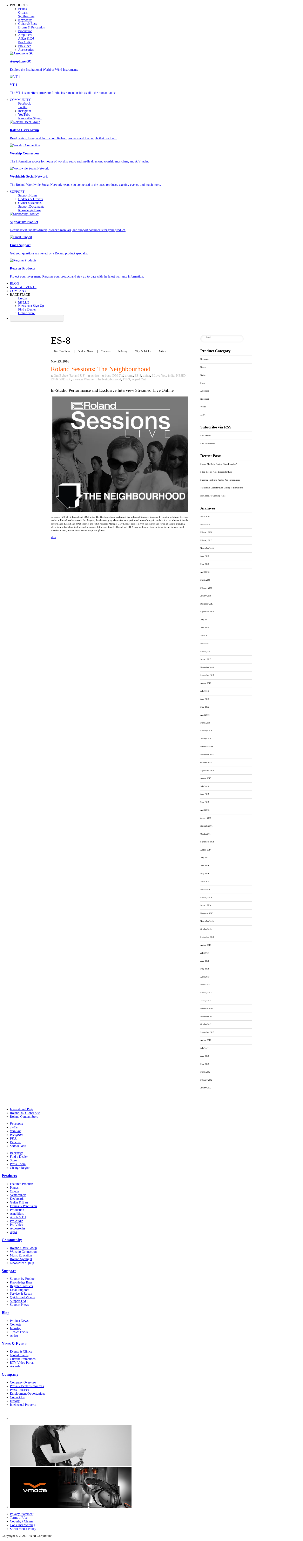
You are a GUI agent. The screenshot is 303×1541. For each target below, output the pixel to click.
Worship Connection (23, 1251)
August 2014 (205, 850)
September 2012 (207, 1032)
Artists (162, 351)
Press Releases (19, 1390)
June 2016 (204, 699)
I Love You (159, 375)
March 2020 (205, 524)
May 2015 (204, 802)
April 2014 (204, 881)
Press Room (18, 1164)
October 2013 (205, 929)
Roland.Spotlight (21, 1259)
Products (9, 1176)
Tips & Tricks (143, 351)
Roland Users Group (23, 1248)
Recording (204, 399)
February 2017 (206, 651)
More (53, 537)
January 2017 (205, 659)
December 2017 (206, 604)
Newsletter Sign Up (31, 305)
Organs (23, 12)
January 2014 (205, 905)
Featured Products (21, 1184)
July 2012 (204, 1048)
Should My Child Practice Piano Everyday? (218, 464)
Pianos (22, 9)
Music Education (21, 1255)
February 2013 (206, 992)
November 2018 (207, 548)
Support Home (27, 195)
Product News (85, 351)
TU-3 (126, 379)
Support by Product (22, 1278)
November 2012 (207, 1016)
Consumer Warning (22, 1525)
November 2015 (207, 754)
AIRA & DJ (26, 38)
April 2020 (204, 516)
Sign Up (23, 302)
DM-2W (117, 375)
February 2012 (206, 1080)
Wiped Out (139, 379)
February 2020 (206, 532)
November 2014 (207, 826)
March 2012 (205, 1072)
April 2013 (204, 977)
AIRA (202, 415)
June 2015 (204, 794)
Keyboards (25, 20)
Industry (123, 351)
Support (17, 191)
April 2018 (204, 572)
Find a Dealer (27, 309)
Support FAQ (19, 1301)
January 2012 (205, 1088)
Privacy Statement (21, 1514)
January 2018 (205, 596)
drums (129, 375)
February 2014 (206, 897)
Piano (202, 383)
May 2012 (204, 1064)
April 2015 (204, 810)
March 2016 (205, 723)
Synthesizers (26, 16)
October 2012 (205, 1024)
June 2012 (204, 1056)
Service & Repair (21, 1293)
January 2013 (205, 1000)
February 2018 (206, 588)
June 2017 (204, 627)
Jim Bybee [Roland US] (69, 375)
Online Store (26, 313)
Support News (19, 1304)
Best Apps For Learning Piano (212, 496)
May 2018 (204, 564)
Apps (13, 1232)
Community (20, 99)
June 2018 (204, 556)
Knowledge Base (29, 210)
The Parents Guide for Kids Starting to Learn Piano (221, 488)
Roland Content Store (24, 1116)
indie (171, 375)
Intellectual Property (23, 1404)
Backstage (16, 1153)
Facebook (24, 103)
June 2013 (204, 961)
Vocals (203, 407)
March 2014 (205, 889)
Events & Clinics (21, 1351)
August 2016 (205, 683)
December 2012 (206, 1008)
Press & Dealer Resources (27, 1386)
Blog (14, 283)
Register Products (21, 1286)
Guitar (203, 375)
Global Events (19, 1355)
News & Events (23, 287)
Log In (22, 298)
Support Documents (31, 206)
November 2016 (207, 667)
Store (13, 1160)
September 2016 (207, 675)
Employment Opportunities (27, 1393)
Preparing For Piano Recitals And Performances (220, 480)
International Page (21, 1109)
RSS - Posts (205, 435)
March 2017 (205, 643)
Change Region (20, 1167)
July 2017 (204, 620)
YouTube (24, 114)
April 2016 (204, 715)
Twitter (22, 107)
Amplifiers (25, 34)
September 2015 (207, 770)
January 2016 (205, 739)
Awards (15, 1366)
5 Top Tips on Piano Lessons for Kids (216, 472)
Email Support (19, 1290)
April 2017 (204, 635)
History (15, 1401)
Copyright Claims (21, 1521)
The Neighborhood (108, 379)
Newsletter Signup (30, 118)
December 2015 (206, 746)
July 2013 (204, 953)
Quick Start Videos (22, 1297)
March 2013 (205, 984)
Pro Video (24, 46)
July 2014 (204, 857)
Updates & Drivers (30, 199)
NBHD (181, 375)
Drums (203, 367)
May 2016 (204, 707)
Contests (105, 351)
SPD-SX (65, 379)
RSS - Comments (207, 443)
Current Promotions (22, 1359)
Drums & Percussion (31, 27)
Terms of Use (18, 1517)
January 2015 (205, 818)
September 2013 (207, 937)
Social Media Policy (23, 1528)
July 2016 (204, 691)
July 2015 (204, 786)
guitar (146, 375)
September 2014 (207, 842)
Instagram (24, 111)
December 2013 (206, 913)
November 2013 (207, 921)
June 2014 (204, 866)
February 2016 (206, 730)
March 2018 (205, 580)
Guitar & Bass (27, 23)
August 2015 (205, 778)
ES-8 (138, 375)
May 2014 (204, 873)
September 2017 (207, 612)
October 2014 (205, 834)
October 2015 (205, 762)
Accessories (26, 49)
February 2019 (206, 540)
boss (108, 375)
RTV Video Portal (22, 1362)
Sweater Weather (83, 379)
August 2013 (205, 945)
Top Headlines (62, 351)
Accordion (204, 391)
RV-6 (54, 379)
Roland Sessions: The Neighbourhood (100, 369)
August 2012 (205, 1040)
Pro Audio (25, 42)
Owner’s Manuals (29, 203)
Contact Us (17, 1397)
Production (25, 31)
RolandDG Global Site (25, 1113)
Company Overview (23, 1382)
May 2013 (204, 969)
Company (18, 291)
